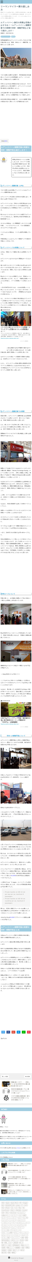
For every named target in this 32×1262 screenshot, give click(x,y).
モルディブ (25, 1235)
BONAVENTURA (10, 1205)
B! (18, 1032)
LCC (16, 1207)
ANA (3, 1202)
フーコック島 (5, 1230)
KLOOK (13, 875)
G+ (13, 1032)
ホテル (3, 1235)
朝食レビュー (10, 1247)
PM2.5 (12, 1210)
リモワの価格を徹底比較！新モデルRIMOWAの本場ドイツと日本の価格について (20, 1098)
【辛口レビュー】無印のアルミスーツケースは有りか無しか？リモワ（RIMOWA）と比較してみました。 (19, 1191)
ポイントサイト (24, 1232)
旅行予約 (4, 1252)
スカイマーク (21, 1220)
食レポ (21, 1242)
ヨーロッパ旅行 (6, 1237)
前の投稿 (27, 1076)
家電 (26, 1237)
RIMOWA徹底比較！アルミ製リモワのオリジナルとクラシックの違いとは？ (20, 1091)
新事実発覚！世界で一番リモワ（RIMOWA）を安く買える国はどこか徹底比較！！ (19, 1185)
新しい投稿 (5, 1076)
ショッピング (12, 1220)
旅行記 (13, 36)
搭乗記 (27, 1247)
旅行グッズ (16, 1250)
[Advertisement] (16, 122)
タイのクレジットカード (23, 1222)
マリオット (17, 1235)
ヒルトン (14, 1227)
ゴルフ (19, 1217)
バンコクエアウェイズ (20, 1225)
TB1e (7, 1212)
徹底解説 (18, 1247)
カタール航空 (22, 1215)
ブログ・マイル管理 (7, 1232)
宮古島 (22, 1240)
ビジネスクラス (6, 1227)
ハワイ (11, 1225)
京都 (26, 1240)
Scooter (25, 1210)
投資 (23, 1247)
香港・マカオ (8, 1242)
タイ (14, 1222)
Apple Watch (14, 1202)
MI (23, 1207)
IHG (3, 1207)
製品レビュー (24, 1245)
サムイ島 (25, 1217)
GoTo (25, 1205)
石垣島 (3, 1247)
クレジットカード (11, 1217)
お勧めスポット (6, 1215)
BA (20, 1202)
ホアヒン (16, 1232)
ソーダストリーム (6, 1222)
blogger (25, 1202)
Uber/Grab (13, 1212)
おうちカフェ (21, 1212)
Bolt (3, 1205)
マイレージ (10, 1235)
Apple (7, 1202)
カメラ (3, 1217)
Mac (20, 1207)
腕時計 (14, 1252)
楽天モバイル (15, 1240)
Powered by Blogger (17, 1258)
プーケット (21, 1227)
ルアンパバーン (5, 36)
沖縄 (22, 1237)
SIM (3, 1212)
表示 (6, 141)
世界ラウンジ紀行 (6, 1245)
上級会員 (15, 1242)
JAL (12, 1207)
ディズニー (5, 1225)
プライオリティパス (15, 1230)
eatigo (18, 1205)
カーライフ (14, 1215)
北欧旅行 (4, 1250)
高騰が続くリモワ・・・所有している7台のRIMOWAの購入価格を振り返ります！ (20, 1084)
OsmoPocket (5, 1210)
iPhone (7, 1207)
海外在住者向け (6, 1240)
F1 (22, 1205)
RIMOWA (18, 1210)
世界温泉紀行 (16, 1245)
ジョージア (5, 1220)
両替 (9, 1252)
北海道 (10, 1250)
